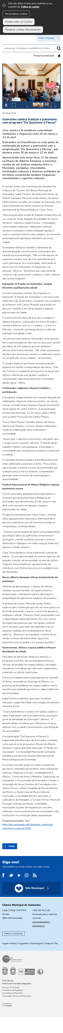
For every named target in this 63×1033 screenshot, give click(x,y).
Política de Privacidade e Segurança (16, 983)
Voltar (11, 846)
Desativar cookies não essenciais (23, 29)
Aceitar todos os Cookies (18, 22)
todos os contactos (13, 933)
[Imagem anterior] (7, 82)
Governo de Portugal (10, 987)
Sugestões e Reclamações (30, 943)
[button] (38, 105)
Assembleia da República (12, 993)
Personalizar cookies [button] (16, 14)
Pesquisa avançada (43, 55)
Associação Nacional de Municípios (16, 996)
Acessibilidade (30, 971)
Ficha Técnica (7, 981)
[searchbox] (31, 48)
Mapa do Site (51, 943)
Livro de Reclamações (30, 959)
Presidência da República (12, 990)
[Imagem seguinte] (56, 82)
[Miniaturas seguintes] (55, 106)
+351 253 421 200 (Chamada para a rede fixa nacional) (44, 914)
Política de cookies (30, 7)
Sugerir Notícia (9, 943)
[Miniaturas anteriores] (27, 106)
